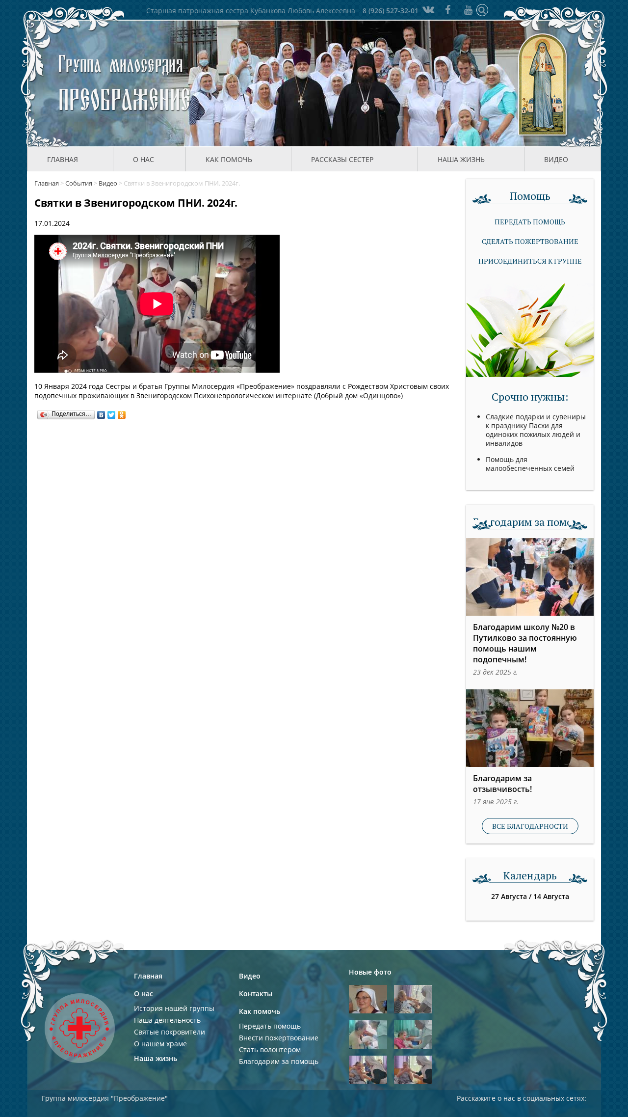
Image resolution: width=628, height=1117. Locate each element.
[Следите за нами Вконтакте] (427, 9)
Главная (62, 159)
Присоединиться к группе (530, 261)
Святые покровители (169, 1031)
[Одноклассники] (122, 412)
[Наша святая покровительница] (543, 83)
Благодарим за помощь (278, 1061)
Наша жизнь (155, 1058)
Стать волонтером (270, 1049)
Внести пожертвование (278, 1037)
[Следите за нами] (468, 9)
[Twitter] (111, 412)
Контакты (255, 993)
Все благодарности (530, 826)
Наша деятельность (167, 1020)
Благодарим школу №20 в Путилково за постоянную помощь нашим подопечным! (525, 643)
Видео (556, 159)
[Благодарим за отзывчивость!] (530, 728)
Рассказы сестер (342, 159)
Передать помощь (530, 221)
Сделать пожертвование (530, 241)
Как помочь (259, 1011)
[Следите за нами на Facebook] (448, 9)
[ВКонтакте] (101, 412)
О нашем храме (160, 1043)
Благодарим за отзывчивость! (502, 783)
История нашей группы (174, 1008)
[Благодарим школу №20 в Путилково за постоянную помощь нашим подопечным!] (530, 577)
